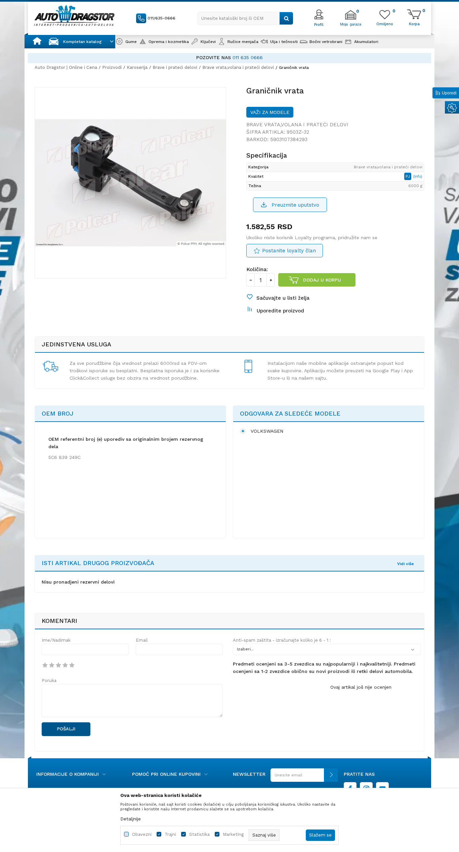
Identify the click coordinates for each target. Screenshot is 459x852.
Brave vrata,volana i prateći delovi (238, 67)
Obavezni (142, 834)
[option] (229, 57)
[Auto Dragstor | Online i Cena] (74, 15)
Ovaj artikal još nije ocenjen (360, 687)
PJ (408, 176)
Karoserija (137, 67)
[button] (245, 18)
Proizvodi (112, 67)
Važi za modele (269, 112)
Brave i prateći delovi (175, 67)
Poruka (49, 680)
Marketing (233, 834)
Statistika (199, 834)
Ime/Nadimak (56, 640)
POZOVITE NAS (213, 57)
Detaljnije (130, 818)
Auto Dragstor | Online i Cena (66, 67)
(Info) (417, 176)
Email (142, 640)
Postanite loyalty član (289, 251)
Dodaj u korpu (322, 280)
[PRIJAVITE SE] (304, 777)
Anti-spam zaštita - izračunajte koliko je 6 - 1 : (282, 640)
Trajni (170, 834)
